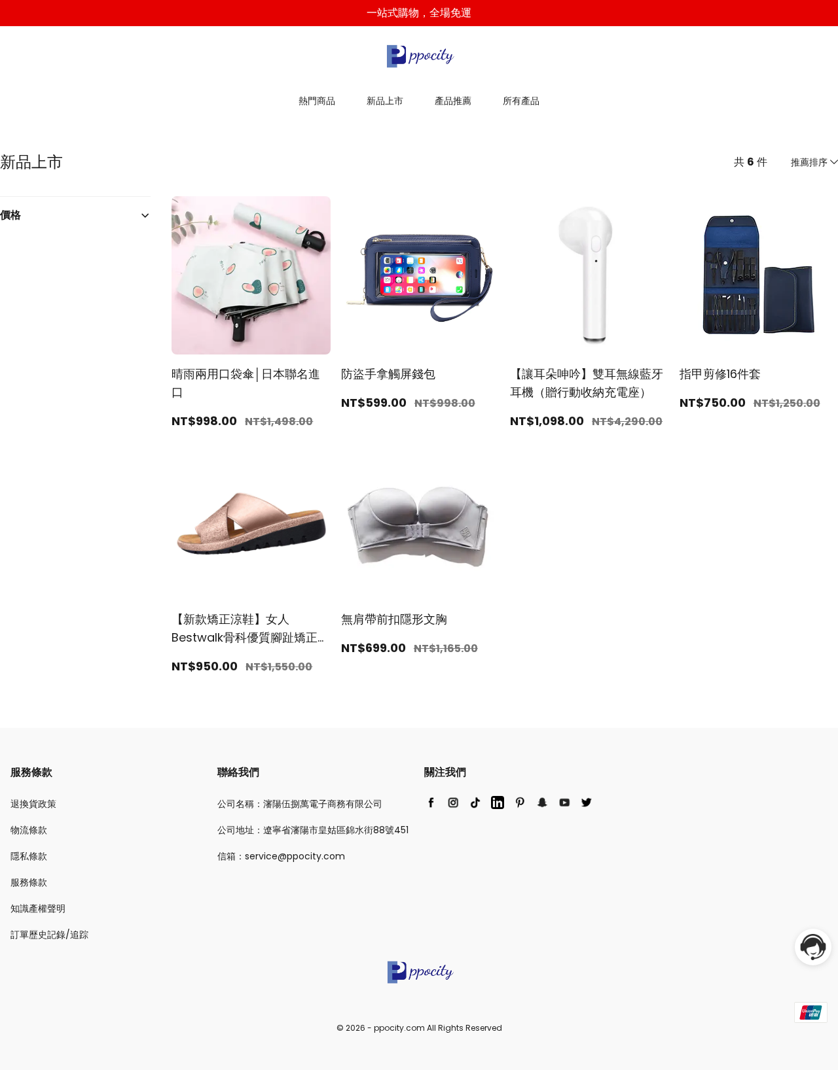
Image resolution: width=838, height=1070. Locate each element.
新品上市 (385, 100)
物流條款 (28, 830)
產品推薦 (453, 100)
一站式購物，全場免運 (419, 12)
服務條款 (28, 882)
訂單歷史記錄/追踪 (49, 934)
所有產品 (521, 100)
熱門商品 (317, 100)
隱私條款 (28, 856)
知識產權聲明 (37, 908)
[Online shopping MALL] (418, 56)
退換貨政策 (33, 803)
